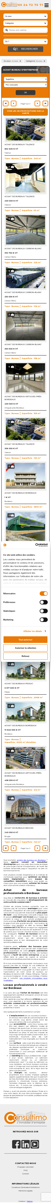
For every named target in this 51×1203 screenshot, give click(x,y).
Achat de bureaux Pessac (19, 683)
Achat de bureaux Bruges (19, 828)
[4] (25, 139)
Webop (30, 1201)
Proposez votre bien (25, 1167)
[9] (25, 391)
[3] (25, 339)
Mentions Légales (25, 1191)
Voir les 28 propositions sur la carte (25, 112)
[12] (25, 823)
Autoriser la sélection (25, 648)
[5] (25, 768)
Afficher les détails (32, 631)
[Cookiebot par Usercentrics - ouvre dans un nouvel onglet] (36, 545)
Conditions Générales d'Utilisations (26, 1187)
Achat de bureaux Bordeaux (20, 493)
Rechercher (29, 49)
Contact (25, 1174)
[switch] (44, 602)
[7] (25, 191)
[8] (25, 287)
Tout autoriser (25, 639)
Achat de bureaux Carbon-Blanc (23, 248)
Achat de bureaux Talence (19, 144)
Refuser (25, 656)
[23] (25, 540)
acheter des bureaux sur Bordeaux (31, 860)
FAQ (25, 1170)
